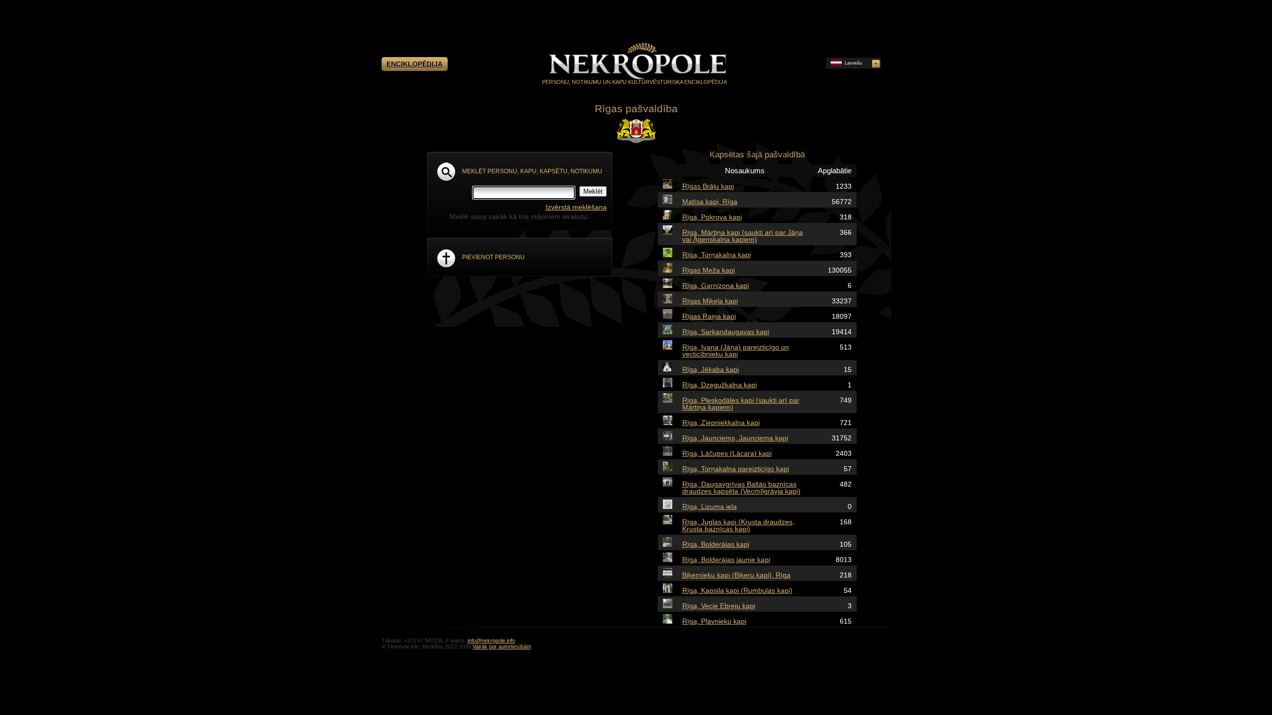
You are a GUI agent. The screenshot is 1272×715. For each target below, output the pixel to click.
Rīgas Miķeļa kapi (710, 301)
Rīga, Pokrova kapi (712, 217)
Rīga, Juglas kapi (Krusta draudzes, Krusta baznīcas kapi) (738, 525)
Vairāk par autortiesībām (502, 646)
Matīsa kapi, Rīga (709, 202)
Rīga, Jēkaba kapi (710, 369)
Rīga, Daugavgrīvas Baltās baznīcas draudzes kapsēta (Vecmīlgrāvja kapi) (741, 487)
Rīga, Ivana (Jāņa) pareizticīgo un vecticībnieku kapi (735, 350)
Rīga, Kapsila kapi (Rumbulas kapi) (737, 590)
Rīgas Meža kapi (708, 270)
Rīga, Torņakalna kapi (716, 255)
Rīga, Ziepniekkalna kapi (721, 423)
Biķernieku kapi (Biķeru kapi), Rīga (736, 575)
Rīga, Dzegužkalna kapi (719, 385)
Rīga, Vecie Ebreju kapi (718, 606)
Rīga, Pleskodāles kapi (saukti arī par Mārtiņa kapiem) (740, 403)
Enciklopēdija (415, 64)
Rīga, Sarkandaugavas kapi (725, 332)
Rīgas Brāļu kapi (708, 186)
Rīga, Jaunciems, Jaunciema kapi (735, 438)
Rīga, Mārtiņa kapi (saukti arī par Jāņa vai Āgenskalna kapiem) (742, 235)
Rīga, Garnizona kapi (715, 285)
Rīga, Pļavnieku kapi (714, 621)
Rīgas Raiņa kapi (709, 316)
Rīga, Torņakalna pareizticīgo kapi (735, 469)
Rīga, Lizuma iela (709, 506)
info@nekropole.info (491, 641)
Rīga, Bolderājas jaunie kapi (726, 560)
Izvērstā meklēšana (576, 207)
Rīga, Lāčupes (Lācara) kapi (727, 453)
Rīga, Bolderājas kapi (715, 544)
